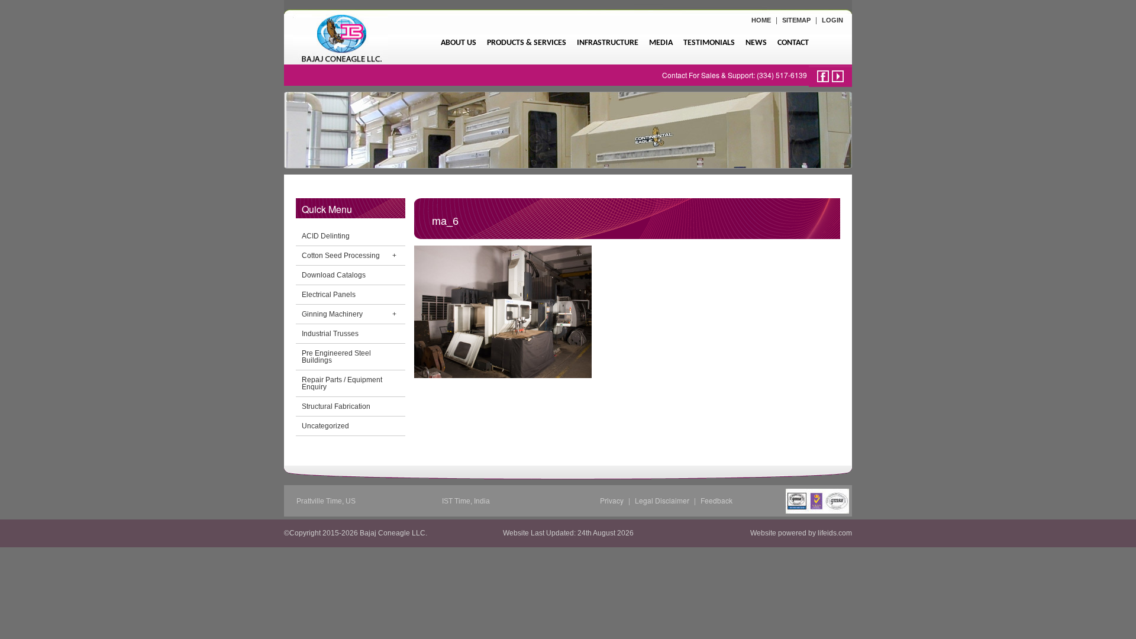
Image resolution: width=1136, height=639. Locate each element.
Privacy (612, 500)
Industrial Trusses (330, 334)
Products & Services (526, 42)
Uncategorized (325, 426)
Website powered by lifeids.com (801, 533)
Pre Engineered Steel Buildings (336, 356)
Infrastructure (607, 42)
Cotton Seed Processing (341, 255)
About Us (458, 42)
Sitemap (796, 20)
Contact (793, 42)
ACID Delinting (326, 236)
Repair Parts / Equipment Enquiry (342, 383)
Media (661, 42)
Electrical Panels (329, 295)
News (756, 42)
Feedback (716, 500)
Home (761, 20)
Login (832, 20)
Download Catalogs (334, 275)
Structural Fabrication (336, 406)
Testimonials (709, 42)
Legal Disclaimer (662, 500)
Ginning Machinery (332, 314)
